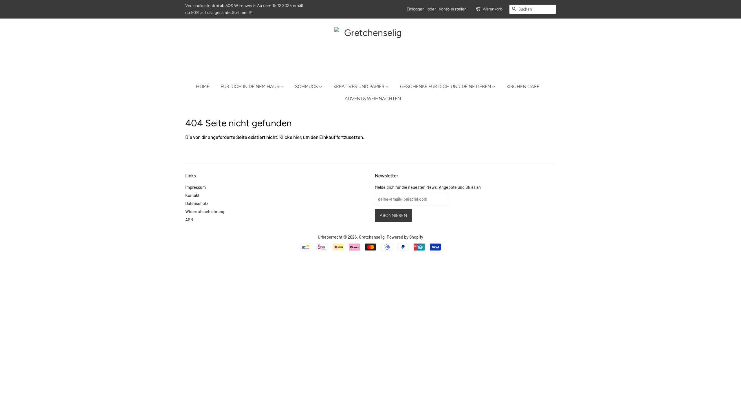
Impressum (195, 187)
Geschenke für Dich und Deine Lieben (446, 86)
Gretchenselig (372, 237)
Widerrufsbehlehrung (204, 211)
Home (202, 86)
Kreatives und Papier (359, 86)
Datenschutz (196, 203)
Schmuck (307, 86)
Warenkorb (492, 9)
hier (297, 137)
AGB (189, 219)
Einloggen (416, 9)
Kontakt (192, 195)
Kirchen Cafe (523, 86)
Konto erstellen (453, 9)
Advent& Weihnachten (373, 98)
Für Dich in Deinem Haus (250, 86)
